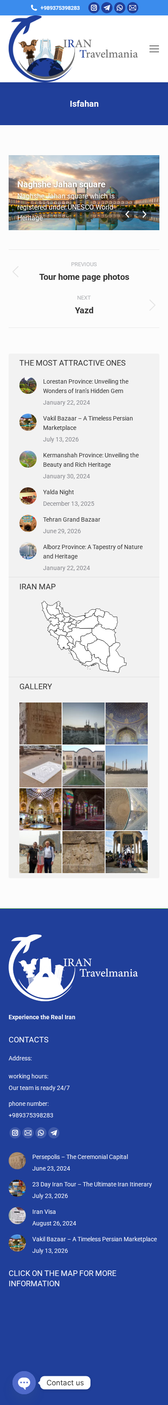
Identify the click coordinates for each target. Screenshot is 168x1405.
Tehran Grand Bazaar (71, 519)
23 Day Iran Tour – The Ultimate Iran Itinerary (92, 1184)
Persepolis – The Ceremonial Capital (80, 1156)
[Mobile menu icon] (154, 49)
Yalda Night (58, 492)
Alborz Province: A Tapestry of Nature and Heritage (93, 551)
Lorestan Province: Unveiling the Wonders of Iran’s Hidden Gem (85, 386)
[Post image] (28, 385)
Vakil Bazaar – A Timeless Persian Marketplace (88, 423)
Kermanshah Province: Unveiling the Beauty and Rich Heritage (91, 460)
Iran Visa (44, 1211)
